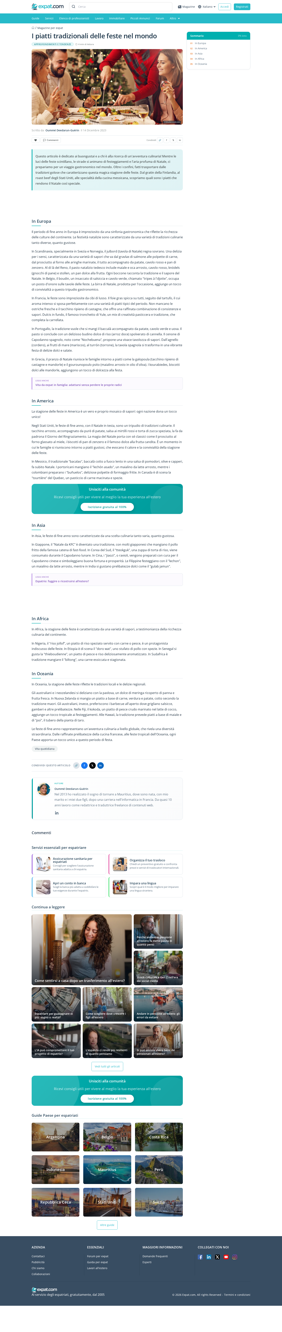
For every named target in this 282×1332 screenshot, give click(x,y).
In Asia (198, 53)
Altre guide (107, 1225)
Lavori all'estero (97, 1268)
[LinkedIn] (56, 813)
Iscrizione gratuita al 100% (107, 507)
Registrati (242, 6)
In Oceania (201, 64)
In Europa (200, 43)
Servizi (49, 18)
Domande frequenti (155, 1256)
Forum (160, 18)
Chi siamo (38, 1268)
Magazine (188, 6)
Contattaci (38, 1256)
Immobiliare (117, 18)
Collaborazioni (41, 1274)
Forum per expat (97, 1256)
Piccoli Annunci (140, 18)
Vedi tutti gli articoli (107, 1066)
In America (201, 48)
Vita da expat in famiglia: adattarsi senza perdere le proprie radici (78, 385)
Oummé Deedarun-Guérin (62, 130)
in (180, 140)
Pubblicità (38, 1262)
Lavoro (99, 18)
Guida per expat (97, 1262)
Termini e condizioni (237, 1294)
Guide (35, 18)
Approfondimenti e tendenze (52, 44)
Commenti (52, 140)
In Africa (199, 58)
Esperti (147, 1262)
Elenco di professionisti (74, 18)
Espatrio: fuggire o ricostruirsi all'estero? (62, 581)
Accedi (224, 6)
